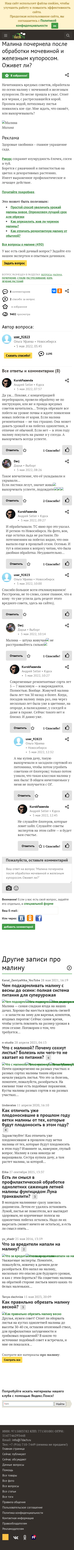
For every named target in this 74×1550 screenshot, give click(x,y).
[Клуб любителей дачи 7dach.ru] (18, 35)
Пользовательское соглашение (22, 1507)
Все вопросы (10, 1486)
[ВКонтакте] (54, 290)
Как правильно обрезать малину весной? (35, 1304)
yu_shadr (8, 1239)
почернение (9, 277)
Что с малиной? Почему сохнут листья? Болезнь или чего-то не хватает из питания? (34, 1052)
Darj (16, 461)
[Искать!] (68, 35)
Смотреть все (12, 1360)
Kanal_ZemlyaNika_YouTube (21, 980)
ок (54, 25)
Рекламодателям (13, 1529)
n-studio (8, 1042)
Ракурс (7, 159)
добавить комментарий (18, 927)
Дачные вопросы (13, 1465)
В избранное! (18, 75)
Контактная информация (18, 1518)
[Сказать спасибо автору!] (67, 450)
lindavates (9, 1105)
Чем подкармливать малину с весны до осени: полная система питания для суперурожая (35, 990)
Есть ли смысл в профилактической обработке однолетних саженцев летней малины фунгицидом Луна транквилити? (33, 1186)
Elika (5, 1172)
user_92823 (22, 575)
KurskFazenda (23, 380)
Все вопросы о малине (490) (23, 244)
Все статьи (9, 1491)
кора (49, 277)
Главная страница (13, 1449)
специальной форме (38, 903)
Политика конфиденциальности (22, 1513)
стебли (21, 277)
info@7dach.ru (21, 1440)
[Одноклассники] (59, 290)
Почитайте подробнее (18, 192)
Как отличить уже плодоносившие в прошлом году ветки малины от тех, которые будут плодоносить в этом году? (36, 1117)
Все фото (8, 1481)
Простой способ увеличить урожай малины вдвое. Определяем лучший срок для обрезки (36, 212)
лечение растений (12, 281)
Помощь (7, 1470)
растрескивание (36, 277)
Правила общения (13, 1502)
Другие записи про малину (31, 963)
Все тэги (7, 1497)
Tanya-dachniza (12, 1297)
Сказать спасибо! (18, 355)
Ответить (12, 450)
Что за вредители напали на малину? (31, 1246)
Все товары (9, 1475)
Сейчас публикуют (14, 1454)
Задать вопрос (14, 263)
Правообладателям (14, 1523)
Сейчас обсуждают (14, 1459)
